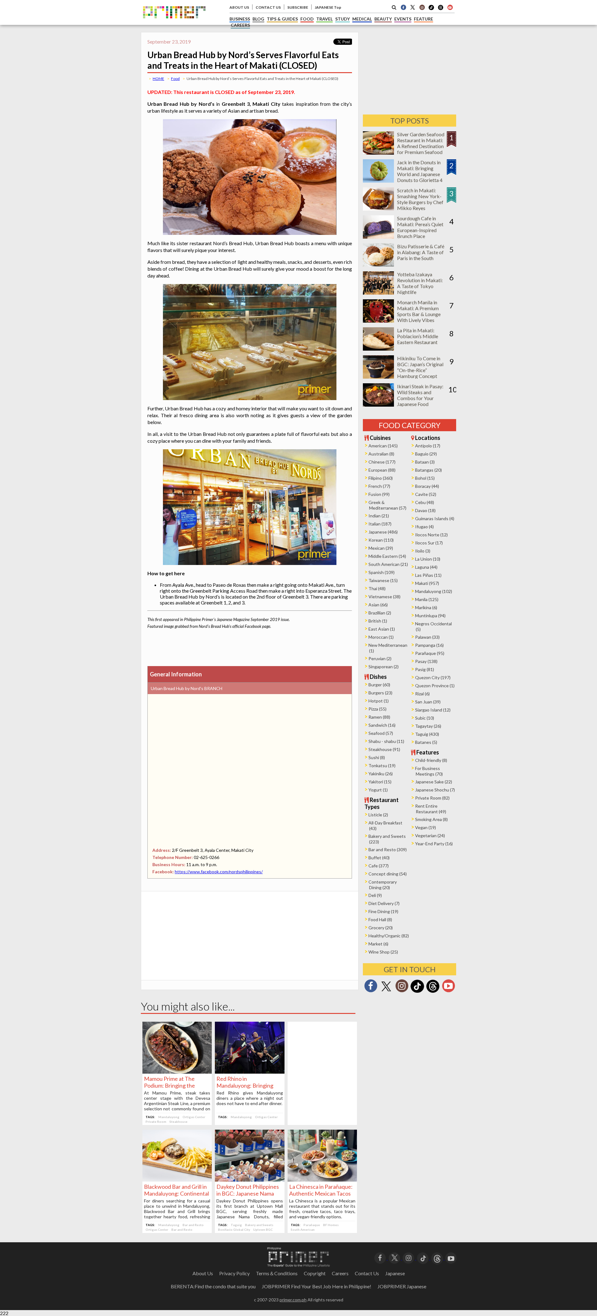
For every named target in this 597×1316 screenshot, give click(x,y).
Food (175, 78)
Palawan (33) (427, 637)
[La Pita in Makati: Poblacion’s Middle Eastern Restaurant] (378, 349)
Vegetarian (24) (430, 835)
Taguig (236, 1225)
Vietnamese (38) (384, 596)
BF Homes (331, 1225)
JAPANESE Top (328, 7)
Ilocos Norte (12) (431, 534)
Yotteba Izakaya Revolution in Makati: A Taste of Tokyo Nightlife (420, 283)
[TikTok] (431, 9)
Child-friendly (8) (431, 760)
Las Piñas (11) (428, 575)
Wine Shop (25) (383, 951)
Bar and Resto (193, 1225)
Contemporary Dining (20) (382, 884)
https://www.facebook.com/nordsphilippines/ (219, 871)
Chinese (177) (382, 461)
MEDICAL (362, 18)
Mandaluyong (168, 1117)
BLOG (258, 18)
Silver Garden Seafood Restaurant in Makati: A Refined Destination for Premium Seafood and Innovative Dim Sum (420, 149)
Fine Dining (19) (383, 911)
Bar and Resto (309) (387, 849)
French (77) (379, 486)
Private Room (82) (432, 797)
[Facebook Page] (403, 7)
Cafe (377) (378, 865)
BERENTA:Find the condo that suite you (213, 1286)
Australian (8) (381, 453)
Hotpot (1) (378, 700)
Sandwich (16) (382, 725)
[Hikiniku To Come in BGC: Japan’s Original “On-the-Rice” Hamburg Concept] (378, 377)
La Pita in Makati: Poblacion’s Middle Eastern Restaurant (417, 336)
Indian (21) (378, 515)
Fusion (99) (379, 494)
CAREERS (240, 25)
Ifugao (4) (424, 526)
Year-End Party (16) (434, 843)
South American (303, 1229)
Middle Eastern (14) (387, 556)
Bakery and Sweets (259, 1225)
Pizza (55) (377, 709)
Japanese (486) (383, 531)
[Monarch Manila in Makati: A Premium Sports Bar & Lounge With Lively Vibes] (378, 321)
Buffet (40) (379, 857)
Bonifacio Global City (234, 1229)
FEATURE (423, 18)
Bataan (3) (425, 461)
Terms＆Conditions (277, 1273)
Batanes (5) (426, 742)
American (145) (383, 445)
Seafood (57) (380, 733)
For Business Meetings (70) (429, 771)
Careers (340, 1273)
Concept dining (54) (387, 873)
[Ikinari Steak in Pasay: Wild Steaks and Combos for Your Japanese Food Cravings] (378, 405)
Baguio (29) (426, 453)
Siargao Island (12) (433, 709)
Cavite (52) (425, 494)
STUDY (342, 18)
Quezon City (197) (433, 677)
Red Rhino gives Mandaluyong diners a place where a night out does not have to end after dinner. (249, 1098)
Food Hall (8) (380, 919)
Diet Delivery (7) (384, 903)
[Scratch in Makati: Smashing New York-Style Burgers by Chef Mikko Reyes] (378, 209)
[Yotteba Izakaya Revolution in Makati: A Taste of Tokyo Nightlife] (378, 293)
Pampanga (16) (429, 645)
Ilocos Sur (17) (429, 542)
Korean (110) (381, 540)
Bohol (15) (425, 478)
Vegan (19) (425, 827)
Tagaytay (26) (428, 726)
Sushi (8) (376, 757)
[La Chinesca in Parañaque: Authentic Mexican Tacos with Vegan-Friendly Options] (322, 1180)
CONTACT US (268, 7)
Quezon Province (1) (435, 685)
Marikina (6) (426, 607)
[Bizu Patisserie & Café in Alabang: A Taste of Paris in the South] (378, 265)
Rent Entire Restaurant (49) (430, 808)
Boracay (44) (427, 486)
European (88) (382, 470)
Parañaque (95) (429, 653)
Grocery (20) (380, 927)
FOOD (307, 18)
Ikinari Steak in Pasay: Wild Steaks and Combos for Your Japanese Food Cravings (420, 398)
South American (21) (388, 564)
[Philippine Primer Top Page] (174, 23)
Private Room (156, 1121)
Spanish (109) (381, 572)
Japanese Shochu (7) (435, 789)
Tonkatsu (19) (382, 765)
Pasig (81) (424, 669)
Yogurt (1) (378, 789)
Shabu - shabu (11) (386, 741)
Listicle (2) (378, 814)
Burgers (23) (380, 692)
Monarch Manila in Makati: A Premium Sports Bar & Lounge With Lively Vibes (419, 311)
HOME (158, 78)
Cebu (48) (424, 502)
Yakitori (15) (379, 781)
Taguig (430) (427, 734)
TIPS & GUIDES (282, 18)
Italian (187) (379, 523)
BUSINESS (239, 18)
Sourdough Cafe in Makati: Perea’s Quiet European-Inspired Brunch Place (420, 227)
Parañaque (311, 1225)
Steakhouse (178, 1121)
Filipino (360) (380, 478)
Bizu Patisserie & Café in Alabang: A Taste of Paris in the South (420, 252)
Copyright (315, 1273)
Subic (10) (424, 718)
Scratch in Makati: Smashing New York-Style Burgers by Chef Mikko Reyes (420, 199)
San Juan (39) (428, 701)
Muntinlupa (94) (430, 615)
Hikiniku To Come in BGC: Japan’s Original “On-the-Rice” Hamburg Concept (420, 367)
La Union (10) (427, 559)
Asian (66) (378, 604)
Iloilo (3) (422, 550)
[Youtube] (450, 7)
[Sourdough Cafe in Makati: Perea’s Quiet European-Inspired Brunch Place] (378, 237)
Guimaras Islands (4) (434, 518)
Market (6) (378, 943)
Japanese (395, 1273)
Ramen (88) (379, 717)
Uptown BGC (263, 1229)
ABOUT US (239, 7)
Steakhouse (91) (384, 749)
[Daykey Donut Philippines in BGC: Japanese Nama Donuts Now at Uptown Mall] (249, 1180)
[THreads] (440, 9)
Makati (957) (427, 583)
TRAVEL (324, 18)
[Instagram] (422, 7)
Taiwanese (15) (383, 580)
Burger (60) (379, 684)
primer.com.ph (293, 1299)
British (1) (377, 620)
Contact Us (367, 1273)
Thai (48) (377, 588)
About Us (202, 1273)
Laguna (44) (426, 567)
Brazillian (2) (379, 612)
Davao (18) (425, 510)
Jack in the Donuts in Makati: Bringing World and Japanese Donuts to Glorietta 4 (419, 171)
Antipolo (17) (427, 445)
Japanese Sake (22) (433, 781)
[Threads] (433, 992)
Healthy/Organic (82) (388, 935)
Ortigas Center (194, 1117)
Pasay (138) (426, 661)
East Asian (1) (381, 629)
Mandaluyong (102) (433, 591)
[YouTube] (451, 1258)
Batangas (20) (428, 470)
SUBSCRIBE (297, 7)
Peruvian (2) (379, 658)
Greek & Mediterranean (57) (387, 505)
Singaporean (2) (383, 666)
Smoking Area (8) (431, 819)
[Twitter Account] (413, 7)
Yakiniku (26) (380, 773)
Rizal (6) (422, 693)
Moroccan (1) (381, 637)
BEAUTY (383, 18)
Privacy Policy (234, 1273)
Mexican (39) (380, 548)
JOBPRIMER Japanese (401, 1286)
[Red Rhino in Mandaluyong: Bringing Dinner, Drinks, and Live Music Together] (249, 1072)
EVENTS (402, 18)
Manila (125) (426, 599)
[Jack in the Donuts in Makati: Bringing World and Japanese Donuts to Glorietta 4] (378, 181)
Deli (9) (375, 895)
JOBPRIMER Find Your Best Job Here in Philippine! (316, 1286)
